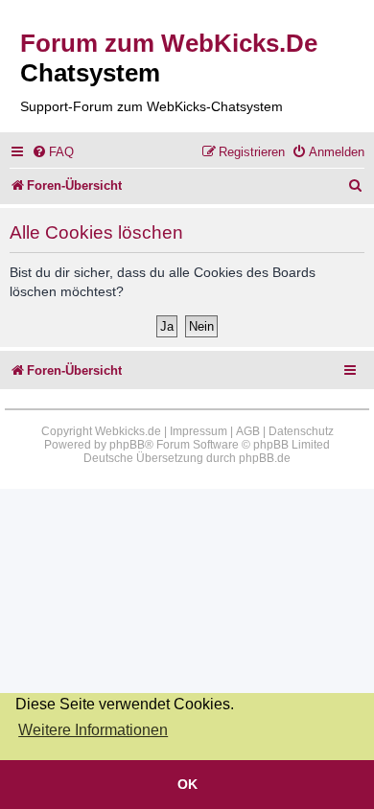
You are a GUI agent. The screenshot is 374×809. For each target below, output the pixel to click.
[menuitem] (53, 152)
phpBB (127, 444)
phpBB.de (265, 458)
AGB (248, 431)
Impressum (198, 431)
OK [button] (187, 784)
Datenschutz (301, 431)
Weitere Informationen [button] (93, 730)
